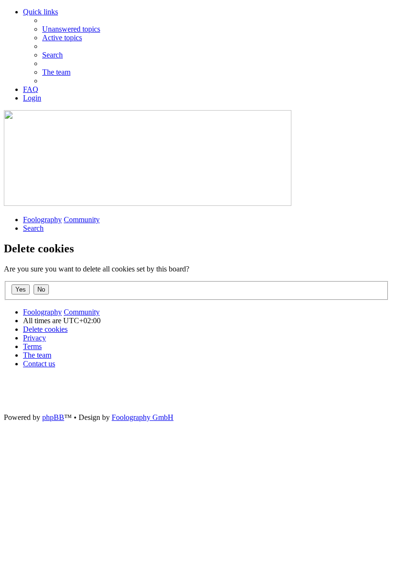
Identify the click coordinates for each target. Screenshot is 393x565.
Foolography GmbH (142, 417)
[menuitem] (71, 29)
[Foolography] (147, 203)
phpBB (53, 417)
